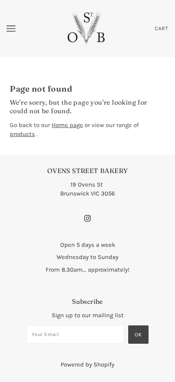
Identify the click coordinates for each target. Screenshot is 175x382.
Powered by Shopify (87, 364)
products (22, 134)
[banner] (87, 28)
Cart (161, 28)
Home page (67, 125)
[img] (87, 218)
